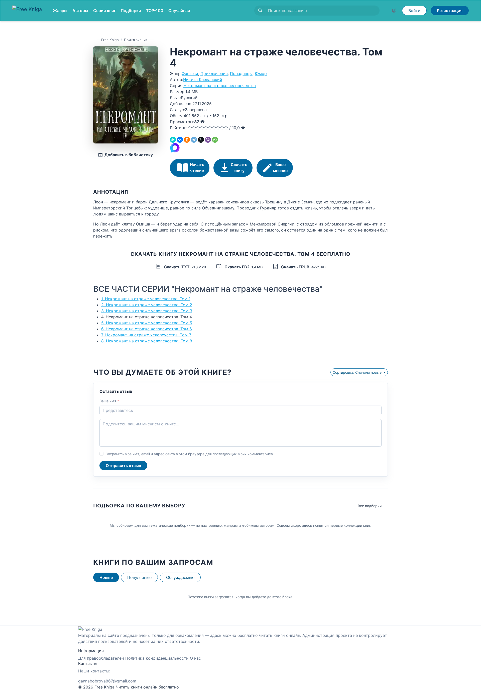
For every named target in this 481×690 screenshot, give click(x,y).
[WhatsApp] (215, 140)
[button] (190, 127)
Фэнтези (190, 73)
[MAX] (175, 147)
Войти (414, 10)
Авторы (80, 10)
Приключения (136, 40)
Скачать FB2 (243, 266)
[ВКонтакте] (180, 140)
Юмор (261, 73)
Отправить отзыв (123, 465)
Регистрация (449, 10)
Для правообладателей (101, 658)
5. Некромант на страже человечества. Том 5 (146, 322)
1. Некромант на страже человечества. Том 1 (145, 298)
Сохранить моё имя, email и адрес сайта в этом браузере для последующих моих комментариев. (189, 454)
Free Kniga (110, 40)
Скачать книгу (239, 167)
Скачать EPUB (302, 266)
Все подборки (370, 506)
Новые (106, 577)
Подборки (131, 10)
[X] (201, 140)
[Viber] (208, 140)
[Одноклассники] (187, 140)
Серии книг (104, 10)
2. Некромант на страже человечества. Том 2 (146, 304)
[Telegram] (194, 140)
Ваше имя (109, 401)
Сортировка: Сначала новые (358, 372)
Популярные (139, 577)
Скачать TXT (184, 266)
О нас (195, 658)
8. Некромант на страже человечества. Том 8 (146, 340)
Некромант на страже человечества (219, 85)
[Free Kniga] (28, 10)
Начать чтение (197, 167)
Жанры (60, 10)
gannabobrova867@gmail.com (107, 680)
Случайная (179, 10)
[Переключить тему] (394, 10)
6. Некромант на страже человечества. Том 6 (146, 328)
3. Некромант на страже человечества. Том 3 (146, 310)
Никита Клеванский (202, 79)
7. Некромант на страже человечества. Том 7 (146, 334)
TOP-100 (154, 10)
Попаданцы (241, 73)
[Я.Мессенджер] (173, 140)
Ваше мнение (280, 167)
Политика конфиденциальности (157, 658)
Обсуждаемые (180, 577)
